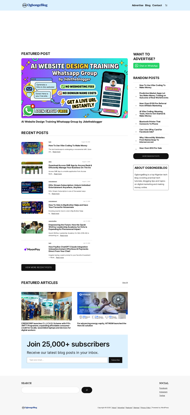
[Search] (86, 390)
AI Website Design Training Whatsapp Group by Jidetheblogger (61, 121)
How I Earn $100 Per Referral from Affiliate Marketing (152, 104)
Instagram (163, 392)
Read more (56, 152)
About (114, 408)
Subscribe (115, 360)
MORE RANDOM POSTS (150, 156)
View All (125, 282)
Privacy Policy (146, 408)
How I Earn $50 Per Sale (150, 148)
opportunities (53, 221)
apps (50, 161)
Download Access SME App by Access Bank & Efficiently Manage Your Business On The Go (70, 166)
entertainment (53, 181)
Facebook (163, 388)
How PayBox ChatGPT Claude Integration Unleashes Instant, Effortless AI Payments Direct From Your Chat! (68, 249)
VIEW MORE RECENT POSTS (38, 267)
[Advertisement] (95, 28)
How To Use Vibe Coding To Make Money (68, 145)
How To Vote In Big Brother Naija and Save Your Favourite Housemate (68, 206)
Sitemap (136, 408)
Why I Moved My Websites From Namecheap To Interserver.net (152, 139)
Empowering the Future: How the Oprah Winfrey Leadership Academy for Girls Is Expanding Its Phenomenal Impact (68, 227)
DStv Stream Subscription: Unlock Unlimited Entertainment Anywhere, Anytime (69, 186)
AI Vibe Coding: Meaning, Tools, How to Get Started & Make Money (152, 113)
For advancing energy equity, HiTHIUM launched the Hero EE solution (101, 324)
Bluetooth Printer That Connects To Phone (150, 123)
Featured (129, 408)
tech (50, 142)
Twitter (162, 395)
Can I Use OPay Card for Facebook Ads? (150, 131)
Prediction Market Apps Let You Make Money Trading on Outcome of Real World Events (153, 95)
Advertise (121, 408)
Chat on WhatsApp (148, 65)
